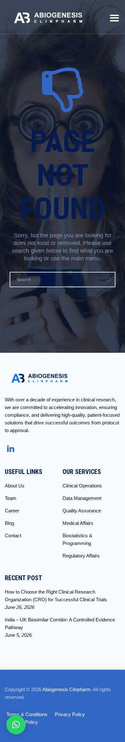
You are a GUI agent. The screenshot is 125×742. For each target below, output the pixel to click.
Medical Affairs (78, 523)
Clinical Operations (82, 485)
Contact (13, 535)
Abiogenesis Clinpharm (66, 689)
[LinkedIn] (9, 449)
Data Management (82, 498)
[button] (16, 724)
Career (12, 510)
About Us (14, 485)
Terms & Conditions (26, 714)
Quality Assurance (82, 510)
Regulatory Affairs (81, 555)
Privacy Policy (70, 714)
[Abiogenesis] (48, 17)
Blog (9, 523)
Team (10, 498)
